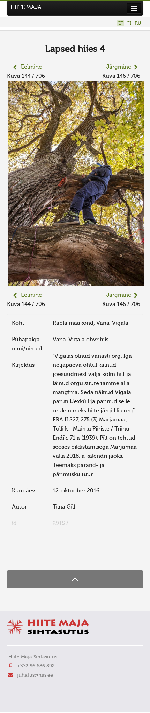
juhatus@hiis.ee (35, 675)
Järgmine (118, 67)
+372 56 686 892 (36, 666)
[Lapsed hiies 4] (75, 281)
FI (129, 23)
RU (138, 23)
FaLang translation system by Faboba (31, 556)
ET (120, 23)
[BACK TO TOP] (75, 579)
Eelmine (31, 67)
